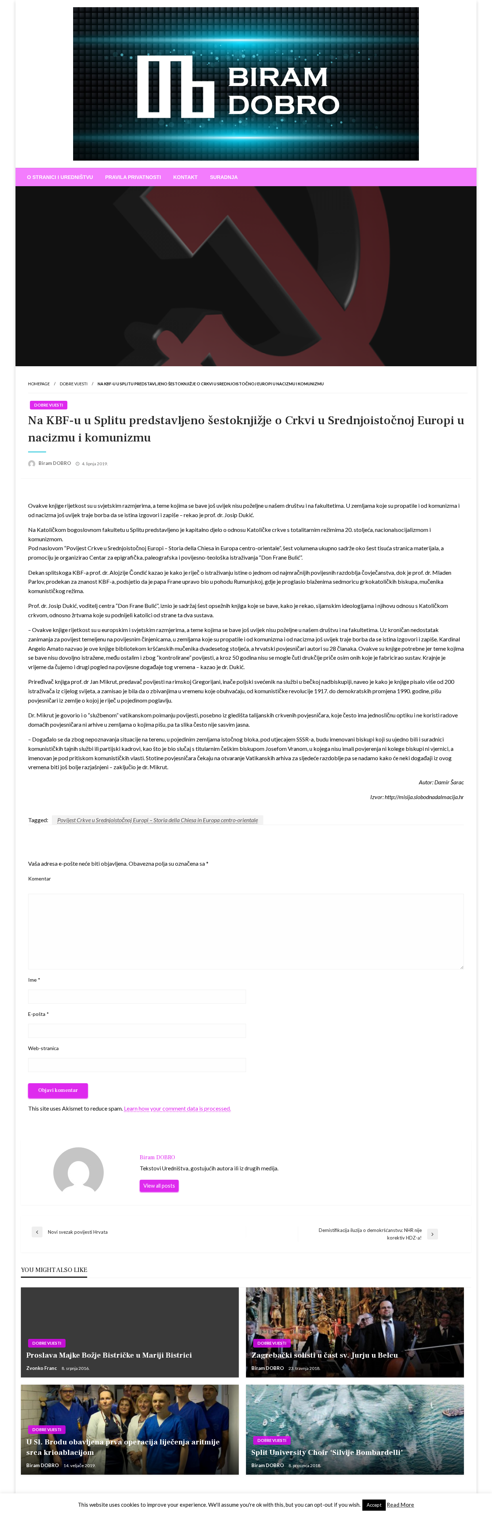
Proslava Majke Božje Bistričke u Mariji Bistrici (109, 1355)
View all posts (159, 1186)
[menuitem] (60, 177)
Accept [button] (374, 1505)
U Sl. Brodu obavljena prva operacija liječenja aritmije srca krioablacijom (123, 1447)
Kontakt (185, 177)
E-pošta (38, 1014)
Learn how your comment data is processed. (177, 1108)
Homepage (39, 383)
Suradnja (224, 177)
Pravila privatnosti (133, 177)
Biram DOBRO (55, 463)
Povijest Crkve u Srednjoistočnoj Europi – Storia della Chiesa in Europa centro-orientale (157, 819)
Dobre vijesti (74, 383)
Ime (34, 980)
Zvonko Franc (42, 1368)
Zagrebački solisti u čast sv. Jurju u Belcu (324, 1355)
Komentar (39, 878)
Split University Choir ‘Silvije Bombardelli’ (327, 1452)
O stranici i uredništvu (60, 177)
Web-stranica (43, 1048)
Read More (400, 1504)
